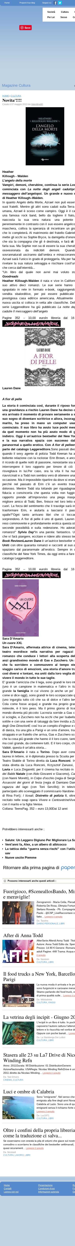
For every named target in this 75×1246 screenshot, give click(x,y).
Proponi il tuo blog (27, 3)
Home (7, 3)
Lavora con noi (11, 1192)
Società (51, 12)
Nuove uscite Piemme (20, 857)
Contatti (7, 1188)
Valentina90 (37, 104)
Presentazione (45, 1185)
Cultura (65, 12)
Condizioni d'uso (46, 1188)
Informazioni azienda (48, 1192)
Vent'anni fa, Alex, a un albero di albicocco (35, 844)
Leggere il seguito (53, 916)
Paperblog (20, 14)
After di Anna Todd (23, 935)
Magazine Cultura (16, 85)
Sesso (63, 17)
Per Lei (51, 17)
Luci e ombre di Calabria (28, 1091)
